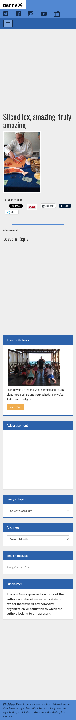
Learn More (15, 406)
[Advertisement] (38, 67)
